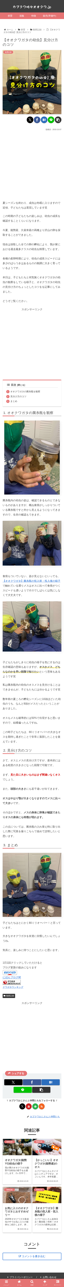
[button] (58, 119)
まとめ (13, 401)
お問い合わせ (49, 1277)
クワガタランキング (13, 987)
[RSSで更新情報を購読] (42, 1106)
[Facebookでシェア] (37, 119)
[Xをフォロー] (22, 1106)
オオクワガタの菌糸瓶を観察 (25, 391)
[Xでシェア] (30, 119)
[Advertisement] (32, 165)
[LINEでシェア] (51, 119)
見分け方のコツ (18, 396)
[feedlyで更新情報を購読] (35, 1106)
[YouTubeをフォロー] (29, 1106)
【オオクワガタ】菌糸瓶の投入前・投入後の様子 (31, 581)
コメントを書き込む (33, 1256)
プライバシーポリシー (21, 1277)
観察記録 (10, 996)
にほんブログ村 (12, 977)
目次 (13, 384)
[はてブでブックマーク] (44, 119)
